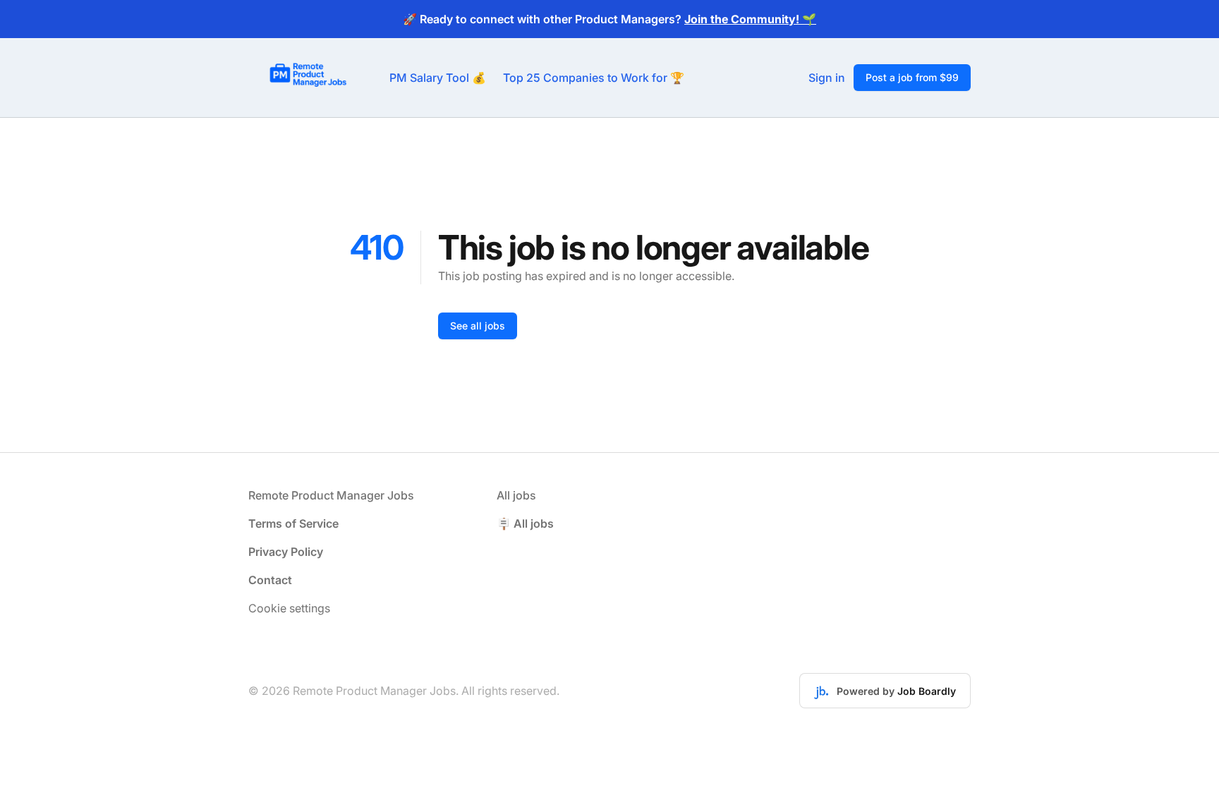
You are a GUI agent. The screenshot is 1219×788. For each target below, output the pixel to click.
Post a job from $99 (912, 77)
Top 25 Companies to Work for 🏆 (593, 78)
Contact (270, 580)
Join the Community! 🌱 (750, 19)
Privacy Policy (285, 552)
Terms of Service (293, 523)
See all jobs (477, 326)
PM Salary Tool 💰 (437, 78)
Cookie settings (289, 608)
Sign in (826, 78)
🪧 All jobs (525, 523)
